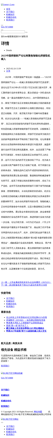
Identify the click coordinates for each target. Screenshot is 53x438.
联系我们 (5, 366)
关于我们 (5, 390)
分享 (8, 71)
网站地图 (38, 412)
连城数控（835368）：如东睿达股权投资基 (25, 320)
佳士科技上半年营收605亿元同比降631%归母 (26, 317)
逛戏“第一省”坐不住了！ (17, 325)
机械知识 (5, 395)
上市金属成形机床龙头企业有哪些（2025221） (30, 282)
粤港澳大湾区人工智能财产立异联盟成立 (24, 323)
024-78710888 (7, 27)
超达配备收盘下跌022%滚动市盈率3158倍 (28, 285)
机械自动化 (6, 401)
